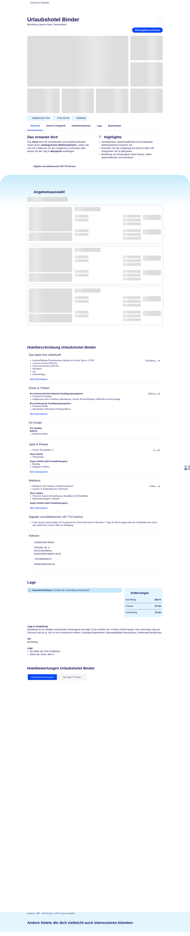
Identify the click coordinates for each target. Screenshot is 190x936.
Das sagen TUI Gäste (72, 677)
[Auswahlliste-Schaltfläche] (160, 19)
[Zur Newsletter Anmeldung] (187, 470)
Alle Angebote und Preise (147, 30)
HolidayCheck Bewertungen (42, 677)
